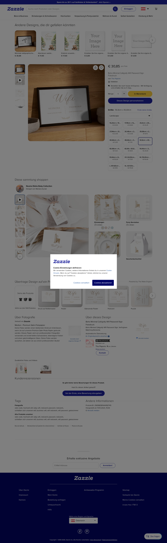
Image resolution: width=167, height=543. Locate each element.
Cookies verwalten (81, 283)
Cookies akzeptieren (103, 283)
